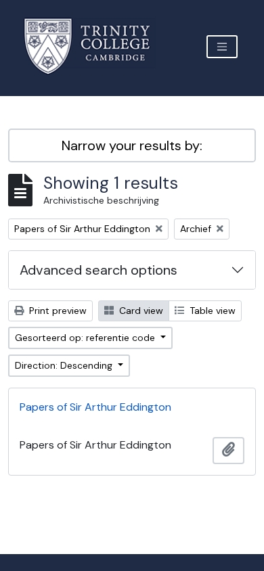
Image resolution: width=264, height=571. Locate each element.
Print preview (56, 310)
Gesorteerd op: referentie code (86, 338)
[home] (95, 46)
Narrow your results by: (132, 145)
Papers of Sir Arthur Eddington (95, 407)
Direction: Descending (65, 365)
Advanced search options (98, 270)
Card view (139, 310)
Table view (211, 310)
